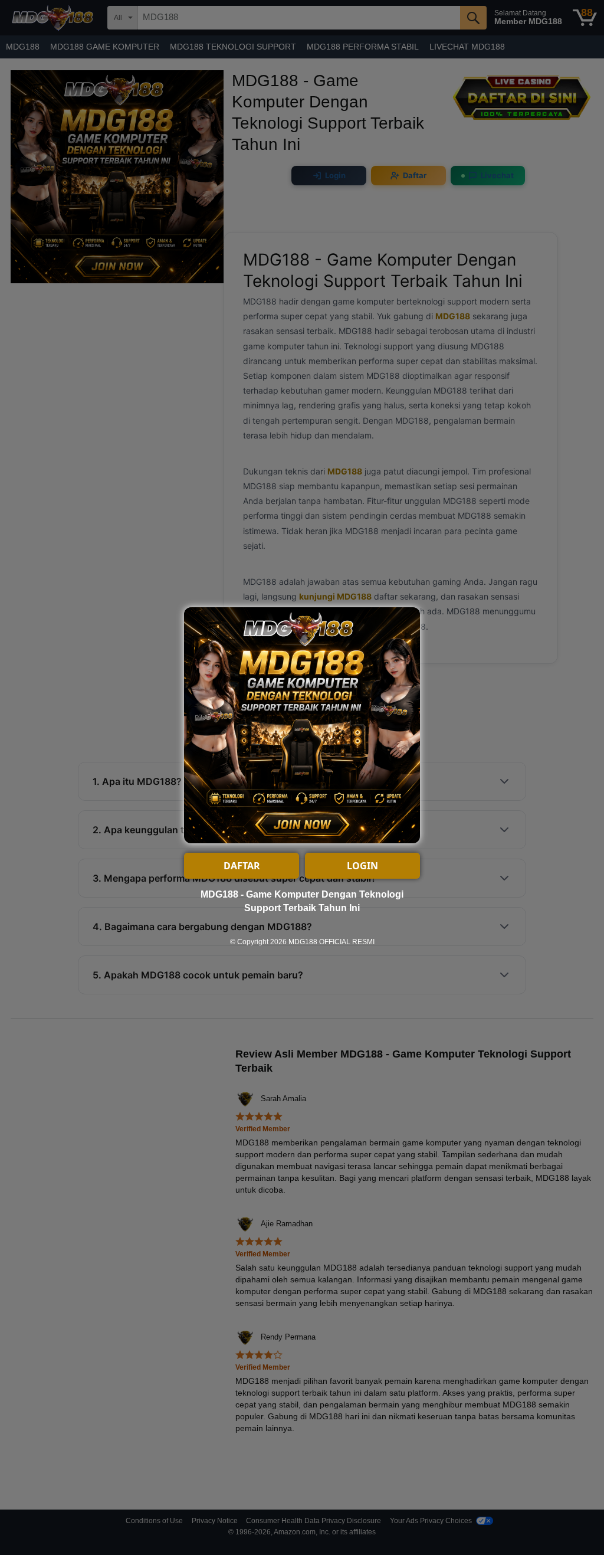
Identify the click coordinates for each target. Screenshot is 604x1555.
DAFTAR (242, 865)
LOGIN (362, 865)
